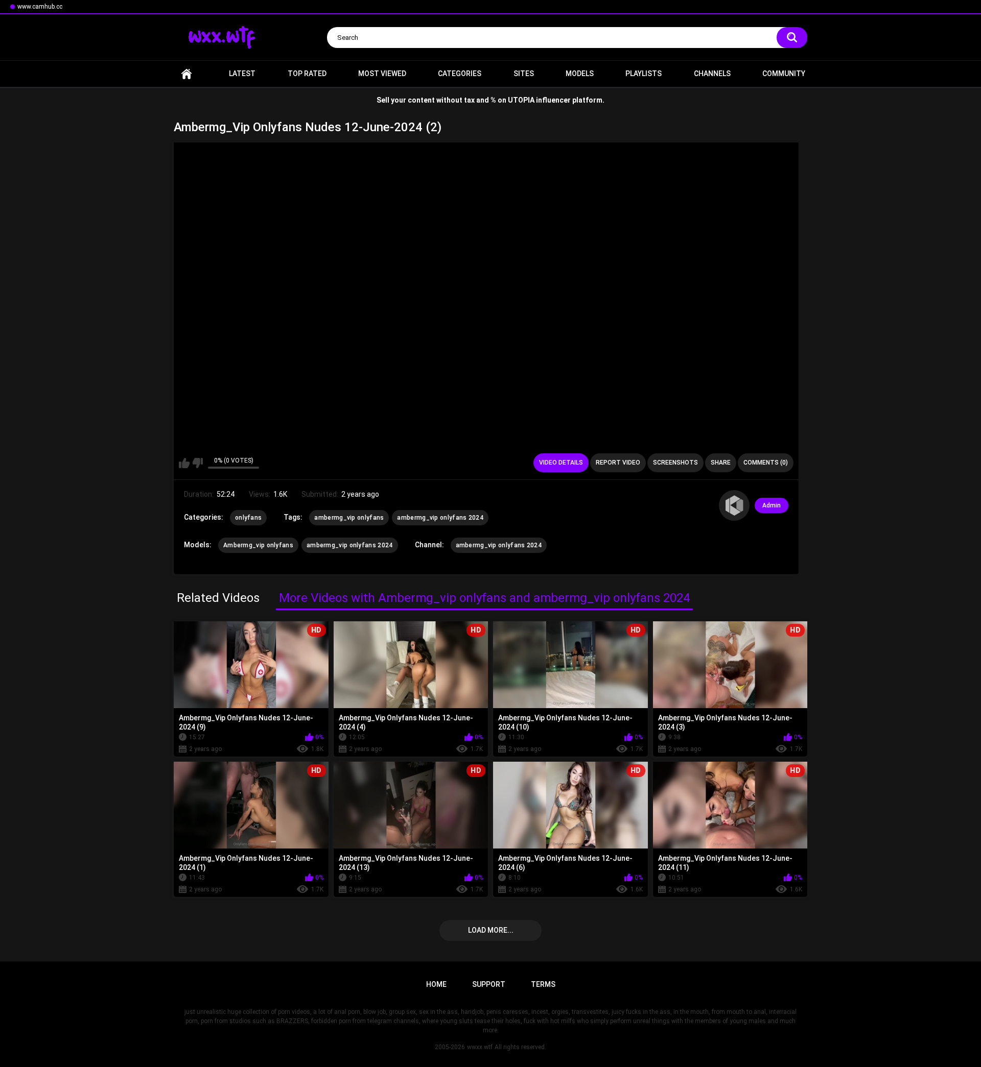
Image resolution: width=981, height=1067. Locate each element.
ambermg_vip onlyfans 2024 (440, 517)
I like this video (184, 463)
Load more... (490, 930)
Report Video (618, 462)
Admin (771, 505)
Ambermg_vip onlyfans (258, 545)
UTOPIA (521, 100)
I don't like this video (197, 463)
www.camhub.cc (39, 6)
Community (783, 73)
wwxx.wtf (480, 1047)
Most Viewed (382, 73)
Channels (712, 73)
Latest (242, 73)
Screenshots (675, 462)
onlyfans (248, 517)
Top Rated (307, 73)
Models (580, 73)
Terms (543, 984)
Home (186, 74)
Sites (523, 73)
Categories (459, 73)
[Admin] (734, 505)
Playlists (643, 73)
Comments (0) (765, 462)
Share (721, 462)
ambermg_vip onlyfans (349, 517)
